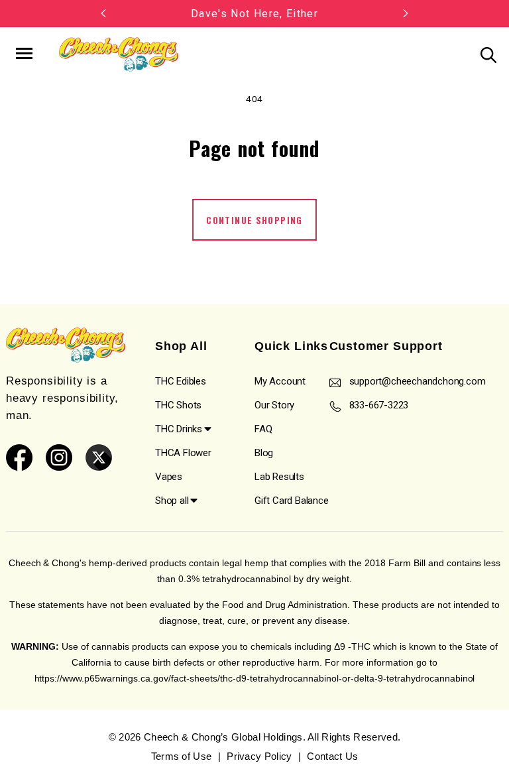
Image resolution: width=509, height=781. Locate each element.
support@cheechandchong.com (417, 381)
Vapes (168, 477)
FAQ (263, 429)
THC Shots (178, 405)
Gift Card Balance (291, 501)
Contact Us (332, 756)
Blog (263, 453)
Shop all (171, 501)
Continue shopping (254, 220)
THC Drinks (178, 429)
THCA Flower (183, 453)
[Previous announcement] (103, 13)
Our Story (274, 405)
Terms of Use (181, 756)
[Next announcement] (405, 13)
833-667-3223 (379, 405)
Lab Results (279, 477)
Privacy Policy (259, 756)
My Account (280, 381)
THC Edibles (180, 381)
